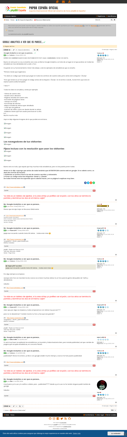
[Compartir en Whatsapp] (93, 183)
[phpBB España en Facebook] (58, 418)
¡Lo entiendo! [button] (115, 433)
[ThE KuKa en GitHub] (69, 418)
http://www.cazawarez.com (15, 239)
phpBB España (67, 426)
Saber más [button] (76, 433)
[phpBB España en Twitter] (62, 418)
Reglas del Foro (9, 46)
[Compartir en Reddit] (91, 183)
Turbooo (99, 53)
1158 (104, 209)
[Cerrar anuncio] (116, 24)
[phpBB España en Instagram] (54, 418)
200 (104, 397)
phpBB (55, 424)
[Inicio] (15, 9)
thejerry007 (100, 228)
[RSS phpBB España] (65, 418)
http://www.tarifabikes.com (14, 187)
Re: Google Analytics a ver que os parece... (22, 204)
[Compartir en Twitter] (88, 183)
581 (104, 58)
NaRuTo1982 (100, 337)
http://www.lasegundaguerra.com (15, 215)
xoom (98, 204)
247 (104, 233)
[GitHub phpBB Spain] (50, 418)
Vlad (98, 392)
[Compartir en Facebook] (85, 183)
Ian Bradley (63, 422)
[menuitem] (57, 1)
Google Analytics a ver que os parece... (23, 42)
